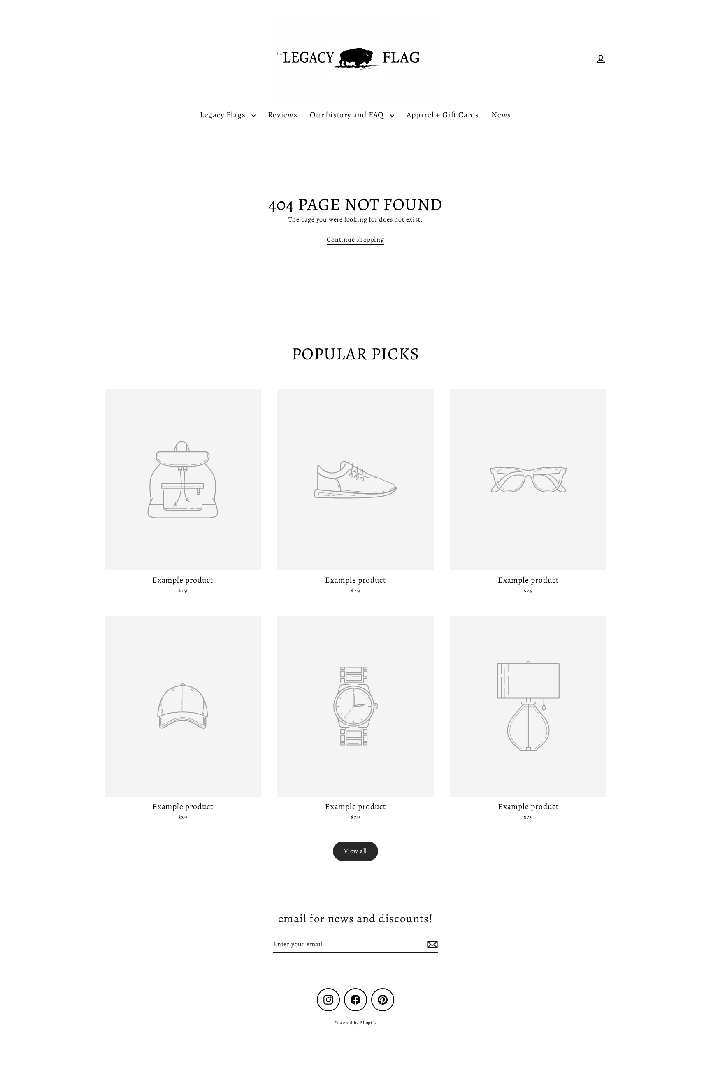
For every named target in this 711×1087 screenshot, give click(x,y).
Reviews (282, 114)
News (501, 114)
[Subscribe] (431, 944)
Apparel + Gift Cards (443, 114)
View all (355, 851)
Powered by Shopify (355, 1022)
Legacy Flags (223, 114)
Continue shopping (355, 239)
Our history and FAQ (348, 114)
